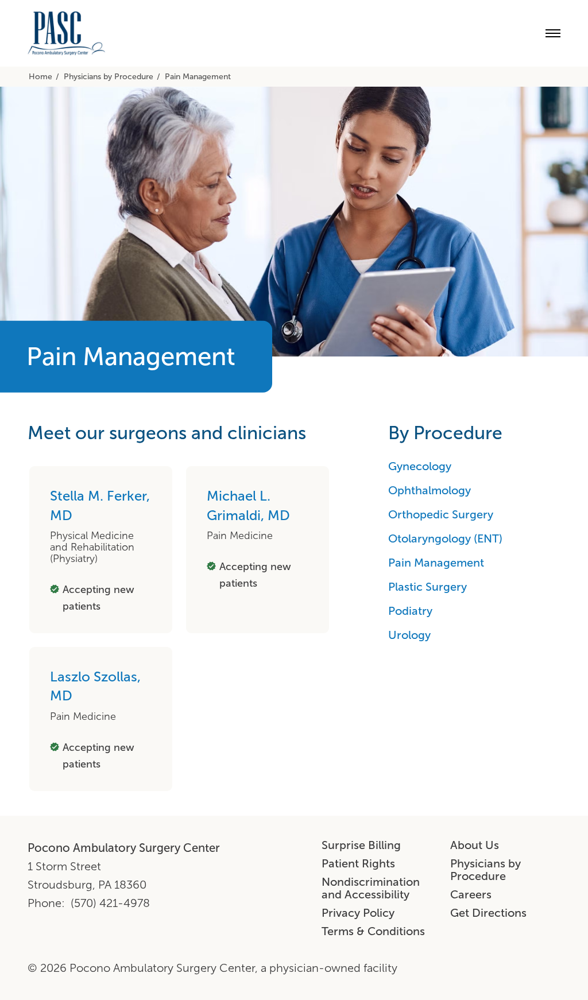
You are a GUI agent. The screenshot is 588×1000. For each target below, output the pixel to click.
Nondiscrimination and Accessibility (371, 888)
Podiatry (410, 610)
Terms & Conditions (373, 931)
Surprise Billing (361, 845)
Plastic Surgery (427, 586)
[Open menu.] (553, 33)
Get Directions (488, 912)
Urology (409, 635)
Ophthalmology (429, 490)
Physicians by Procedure (485, 869)
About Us (474, 845)
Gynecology (419, 466)
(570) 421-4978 (110, 903)
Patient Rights (358, 863)
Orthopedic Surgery (440, 514)
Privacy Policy (358, 912)
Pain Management (436, 562)
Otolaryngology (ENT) (445, 538)
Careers (471, 894)
